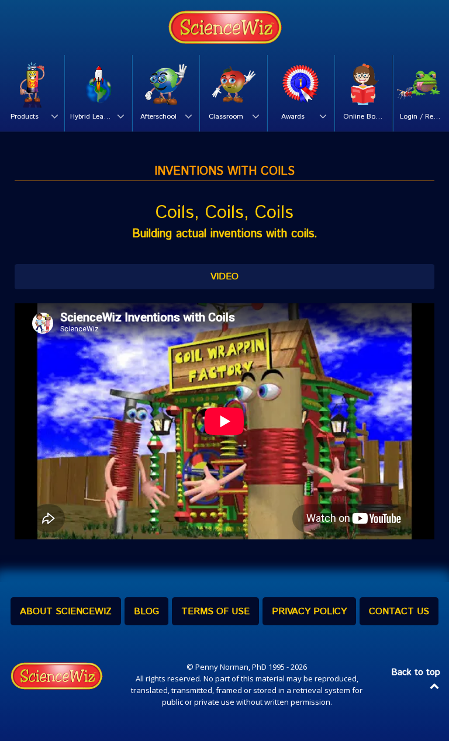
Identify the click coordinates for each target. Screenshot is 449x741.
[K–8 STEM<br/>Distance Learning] (224, 27)
